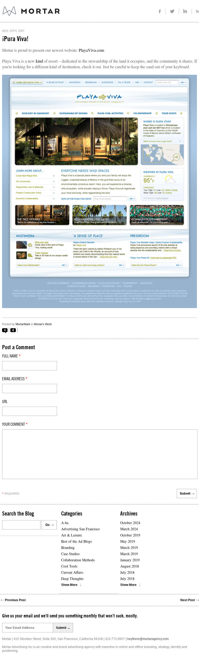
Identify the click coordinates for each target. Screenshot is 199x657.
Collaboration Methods (78, 559)
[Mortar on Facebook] (160, 11)
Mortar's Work (43, 324)
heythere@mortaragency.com (148, 639)
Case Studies (70, 553)
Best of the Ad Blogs (76, 541)
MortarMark (23, 324)
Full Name (11, 356)
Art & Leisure (71, 535)
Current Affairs (72, 572)
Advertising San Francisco (80, 528)
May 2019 (127, 541)
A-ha (64, 522)
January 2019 (130, 559)
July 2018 (127, 572)
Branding (68, 547)
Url (5, 402)
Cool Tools (69, 566)
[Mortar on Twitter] (172, 11)
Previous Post (15, 600)
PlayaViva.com (91, 50)
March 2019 (129, 547)
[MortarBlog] (60, 15)
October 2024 (130, 522)
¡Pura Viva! (15, 39)
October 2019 (130, 535)
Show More (69, 585)
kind (39, 61)
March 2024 (129, 528)
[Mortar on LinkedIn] (185, 11)
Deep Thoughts (72, 578)
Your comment (15, 424)
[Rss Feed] (195, 11)
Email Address (14, 379)
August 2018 (129, 566)
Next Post (187, 600)
